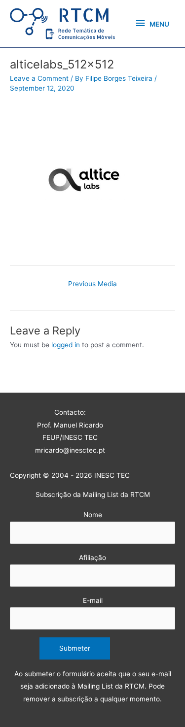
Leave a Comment (39, 78)
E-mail (93, 600)
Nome (92, 515)
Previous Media (92, 284)
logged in (65, 345)
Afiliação (92, 558)
